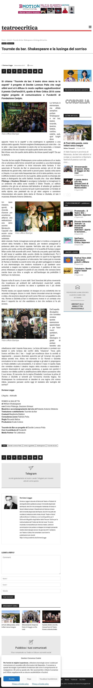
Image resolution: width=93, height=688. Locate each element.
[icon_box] (31, 475)
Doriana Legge (8, 65)
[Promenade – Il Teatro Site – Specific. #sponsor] (68, 213)
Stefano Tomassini (69, 148)
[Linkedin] (24, 71)
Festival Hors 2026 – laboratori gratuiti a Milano (82, 259)
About (67, 680)
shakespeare (41, 445)
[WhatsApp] (19, 71)
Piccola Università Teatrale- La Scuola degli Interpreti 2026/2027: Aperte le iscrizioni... (82, 226)
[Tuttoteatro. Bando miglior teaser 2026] (68, 271)
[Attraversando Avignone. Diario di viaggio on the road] (31, 616)
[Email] (30, 71)
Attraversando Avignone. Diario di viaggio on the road (30, 627)
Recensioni (10, 43)
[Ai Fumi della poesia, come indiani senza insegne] (11, 616)
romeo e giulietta (29, 445)
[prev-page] (65, 194)
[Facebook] (4, 71)
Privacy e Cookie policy (20, 684)
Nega (29, 679)
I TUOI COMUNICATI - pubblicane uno (77, 204)
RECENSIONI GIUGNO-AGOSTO (76, 90)
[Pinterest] (14, 71)
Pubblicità (74, 680)
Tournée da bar (52, 445)
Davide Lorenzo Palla (14, 445)
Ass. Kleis (82, 680)
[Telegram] (40, 71)
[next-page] (68, 194)
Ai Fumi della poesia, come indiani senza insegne (76, 144)
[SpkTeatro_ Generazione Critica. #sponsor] (68, 240)
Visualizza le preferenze (48, 679)
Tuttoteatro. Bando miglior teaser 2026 (82, 270)
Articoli (9, 40)
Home (4, 40)
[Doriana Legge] (10, 519)
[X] (9, 71)
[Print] (35, 71)
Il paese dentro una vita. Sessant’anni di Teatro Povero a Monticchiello (50, 627)
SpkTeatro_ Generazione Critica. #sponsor (82, 240)
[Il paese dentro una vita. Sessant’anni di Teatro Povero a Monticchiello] (51, 616)
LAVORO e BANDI (71, 252)
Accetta (11, 679)
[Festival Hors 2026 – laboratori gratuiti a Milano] (68, 260)
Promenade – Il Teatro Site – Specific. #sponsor (82, 212)
